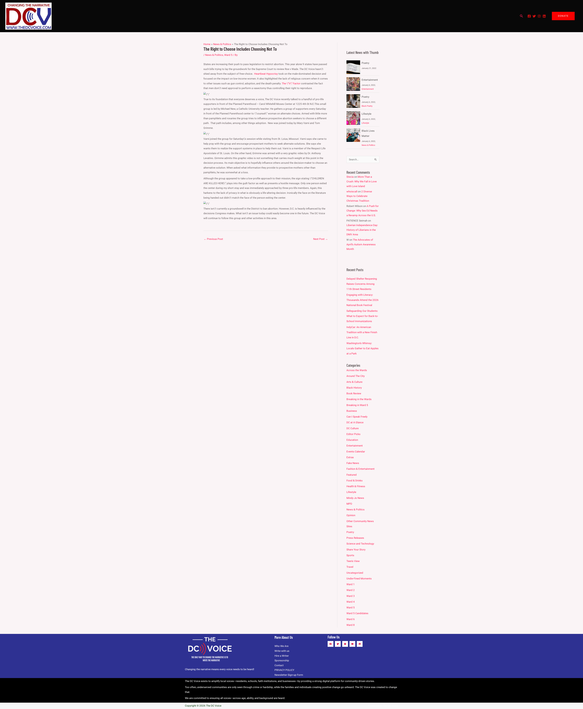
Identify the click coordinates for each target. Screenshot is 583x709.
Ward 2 (350, 590)
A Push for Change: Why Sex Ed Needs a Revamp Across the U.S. (362, 211)
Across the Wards (356, 370)
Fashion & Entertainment (360, 468)
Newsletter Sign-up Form (288, 674)
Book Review (353, 393)
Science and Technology (360, 543)
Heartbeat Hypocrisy (266, 73)
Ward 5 (228, 54)
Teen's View (353, 561)
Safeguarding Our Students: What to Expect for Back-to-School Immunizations (362, 316)
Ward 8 (350, 624)
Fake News (352, 463)
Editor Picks (353, 434)
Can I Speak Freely (356, 416)
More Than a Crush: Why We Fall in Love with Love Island (361, 181)
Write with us (281, 650)
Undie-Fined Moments (359, 578)
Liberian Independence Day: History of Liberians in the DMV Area (362, 230)
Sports (350, 555)
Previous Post (213, 238)
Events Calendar (355, 451)
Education (352, 439)
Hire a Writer (281, 655)
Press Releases (355, 537)
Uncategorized (354, 572)
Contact (279, 665)
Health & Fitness (355, 486)
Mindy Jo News (355, 497)
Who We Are (281, 646)
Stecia (350, 176)
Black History (354, 387)
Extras (350, 457)
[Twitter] (534, 16)
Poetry (365, 62)
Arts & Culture (354, 381)
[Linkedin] (544, 16)
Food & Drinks (354, 480)
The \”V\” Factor (291, 83)
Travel (349, 566)
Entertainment (370, 79)
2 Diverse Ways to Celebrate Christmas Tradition (359, 196)
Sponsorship (281, 660)
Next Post (320, 238)
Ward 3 (350, 595)
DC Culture (352, 428)
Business (351, 410)
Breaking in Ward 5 (357, 405)
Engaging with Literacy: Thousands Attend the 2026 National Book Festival (362, 300)
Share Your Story (355, 549)
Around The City (355, 375)
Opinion (350, 515)
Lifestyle (366, 113)
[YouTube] (352, 644)
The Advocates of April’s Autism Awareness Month (361, 244)
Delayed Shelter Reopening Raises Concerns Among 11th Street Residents (361, 284)
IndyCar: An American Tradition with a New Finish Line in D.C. (361, 332)
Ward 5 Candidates (357, 613)
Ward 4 (350, 601)
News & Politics (214, 54)
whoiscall (351, 191)
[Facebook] (529, 16)
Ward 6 (350, 619)
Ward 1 (350, 584)
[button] (522, 16)
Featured (351, 474)
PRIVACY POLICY (284, 670)
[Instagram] (539, 16)
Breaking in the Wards (359, 399)
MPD (349, 503)
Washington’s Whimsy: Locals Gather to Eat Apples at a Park (362, 348)
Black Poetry (367, 106)
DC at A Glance (354, 422)
